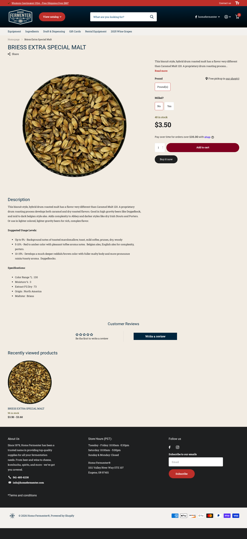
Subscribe (182, 473)
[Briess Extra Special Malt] (30, 382)
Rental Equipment (96, 31)
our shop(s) (232, 78)
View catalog (51, 16)
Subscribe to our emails (183, 454)
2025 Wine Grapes (121, 31)
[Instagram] (177, 447)
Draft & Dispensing (54, 31)
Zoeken (152, 16)
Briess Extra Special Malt (26, 408)
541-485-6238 (21, 477)
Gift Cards (75, 31)
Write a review (155, 336)
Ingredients (32, 31)
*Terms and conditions (22, 495)
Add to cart (202, 147)
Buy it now (166, 159)
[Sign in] (227, 17)
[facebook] (170, 447)
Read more (161, 70)
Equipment (14, 31)
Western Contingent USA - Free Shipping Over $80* (40, 3)
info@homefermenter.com (28, 482)
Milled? (159, 98)
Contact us (225, 3)
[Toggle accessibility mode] (237, 3)
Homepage (14, 39)
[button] (163, 144)
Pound (197, 78)
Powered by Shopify (62, 515)
